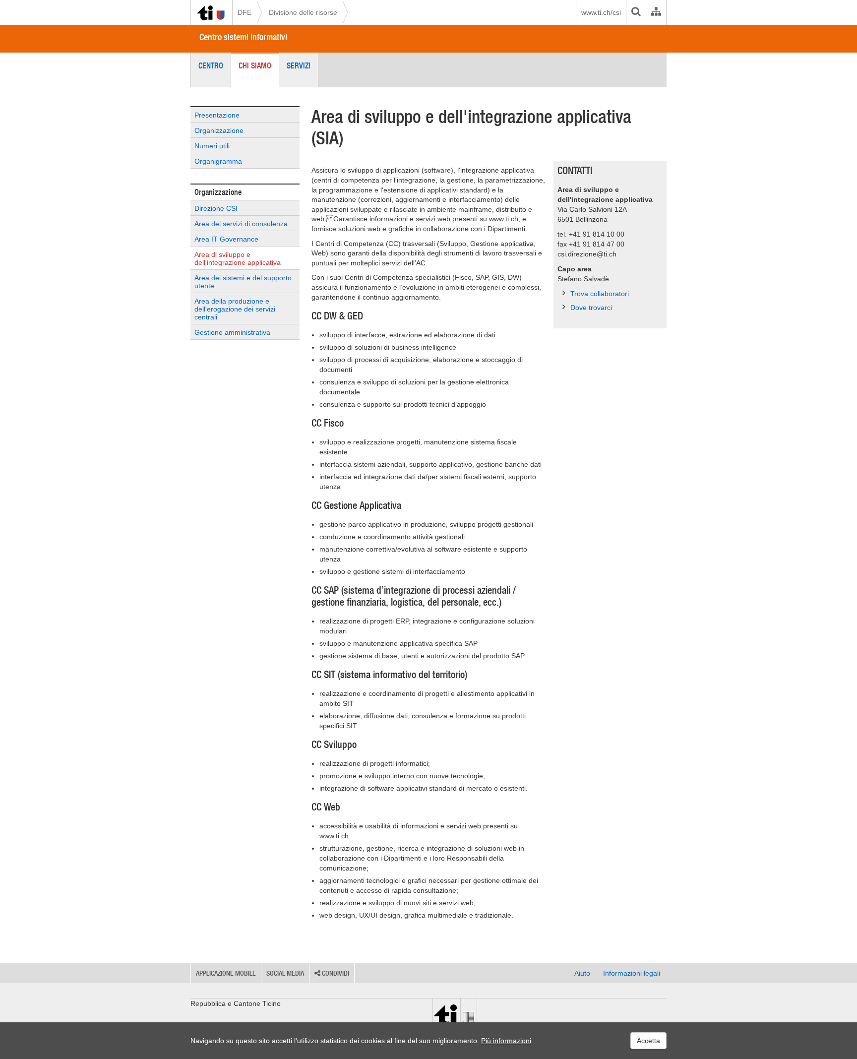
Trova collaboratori (599, 294)
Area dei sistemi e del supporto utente (243, 282)
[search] (636, 12)
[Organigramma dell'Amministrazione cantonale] (656, 12)
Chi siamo (255, 65)
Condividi (334, 973)
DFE (244, 12)
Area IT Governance (226, 239)
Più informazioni (506, 1041)
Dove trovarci (591, 307)
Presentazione (217, 115)
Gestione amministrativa (232, 332)
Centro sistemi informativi (243, 37)
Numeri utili (212, 146)
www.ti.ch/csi (601, 12)
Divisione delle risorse (303, 12)
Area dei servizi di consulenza (241, 224)
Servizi (298, 65)
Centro (210, 65)
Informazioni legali (631, 973)
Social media (285, 973)
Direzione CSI (216, 208)
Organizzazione (219, 130)
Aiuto (582, 973)
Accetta (648, 1041)
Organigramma (218, 161)
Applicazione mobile (226, 973)
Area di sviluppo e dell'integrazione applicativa (237, 258)
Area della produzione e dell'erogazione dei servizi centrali (234, 309)
